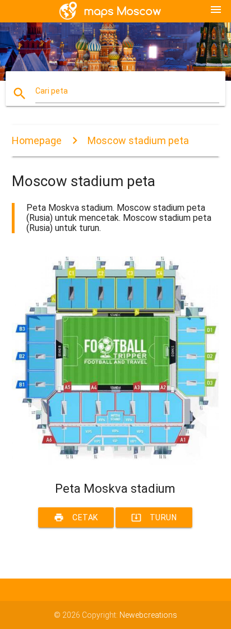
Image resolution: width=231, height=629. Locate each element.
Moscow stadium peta (138, 140)
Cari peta (51, 90)
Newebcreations (148, 614)
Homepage (37, 140)
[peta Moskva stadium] (116, 461)
